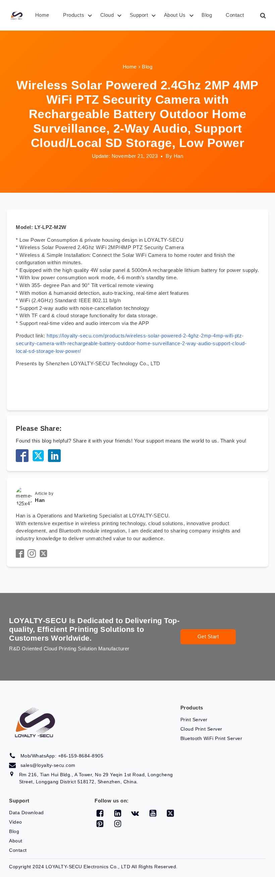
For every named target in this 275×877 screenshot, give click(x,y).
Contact (235, 15)
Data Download (26, 812)
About (15, 840)
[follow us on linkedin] (117, 813)
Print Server (194, 719)
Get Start (208, 636)
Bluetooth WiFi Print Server (211, 738)
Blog (207, 15)
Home (42, 15)
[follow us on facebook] (100, 813)
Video (15, 822)
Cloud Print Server (201, 729)
